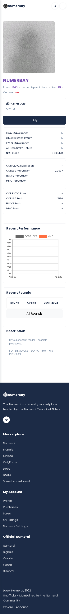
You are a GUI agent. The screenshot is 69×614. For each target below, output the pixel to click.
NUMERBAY (16, 80)
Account (22, 607)
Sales (7, 513)
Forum (7, 565)
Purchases (10, 507)
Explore (8, 607)
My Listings (10, 520)
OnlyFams (10, 462)
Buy (34, 120)
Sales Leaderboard (16, 481)
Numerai (9, 443)
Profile (7, 501)
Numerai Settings (15, 526)
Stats (7, 475)
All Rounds (34, 313)
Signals (8, 449)
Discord (8, 571)
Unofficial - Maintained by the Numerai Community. (30, 597)
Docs (6, 469)
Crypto (8, 456)
